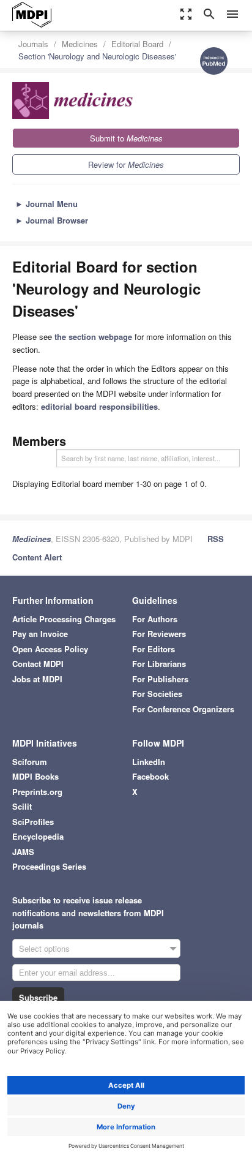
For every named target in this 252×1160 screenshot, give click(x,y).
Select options (44, 948)
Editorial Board (137, 44)
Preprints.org (37, 791)
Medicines (80, 44)
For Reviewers (159, 633)
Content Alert (37, 557)
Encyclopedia (38, 836)
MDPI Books (35, 776)
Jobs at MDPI (37, 679)
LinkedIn (148, 761)
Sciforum (29, 761)
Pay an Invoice (40, 633)
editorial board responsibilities (99, 406)
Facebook (150, 776)
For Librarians (159, 663)
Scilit (22, 806)
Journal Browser (51, 220)
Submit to (126, 138)
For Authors (154, 619)
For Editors (153, 649)
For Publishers (160, 679)
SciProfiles (33, 821)
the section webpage (93, 336)
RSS (215, 538)
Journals (33, 44)
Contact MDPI (38, 663)
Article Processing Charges (64, 619)
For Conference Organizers (183, 709)
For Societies (157, 693)
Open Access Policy (50, 649)
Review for (126, 164)
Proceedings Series (49, 866)
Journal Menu (46, 203)
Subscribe (38, 997)
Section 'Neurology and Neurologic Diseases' (97, 56)
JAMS (23, 851)
